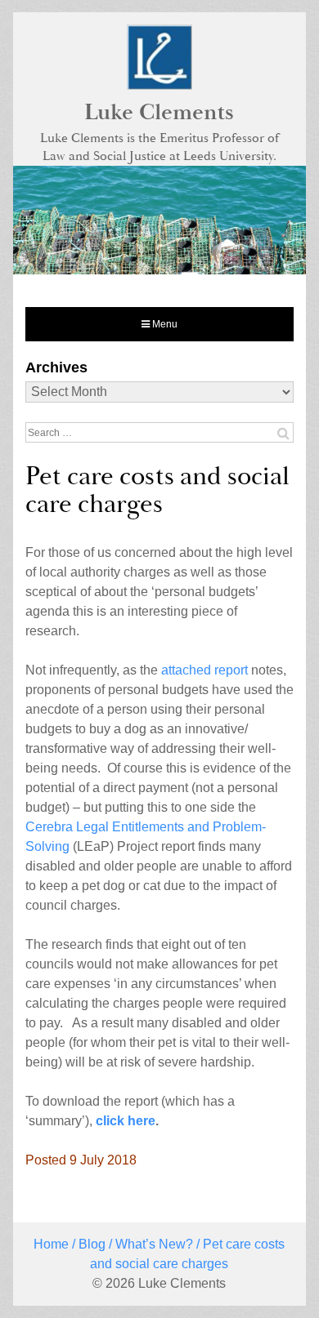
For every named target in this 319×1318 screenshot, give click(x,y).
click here (125, 1121)
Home (51, 1244)
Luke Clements (159, 112)
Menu (163, 324)
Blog (92, 1244)
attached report (204, 670)
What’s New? (154, 1244)
